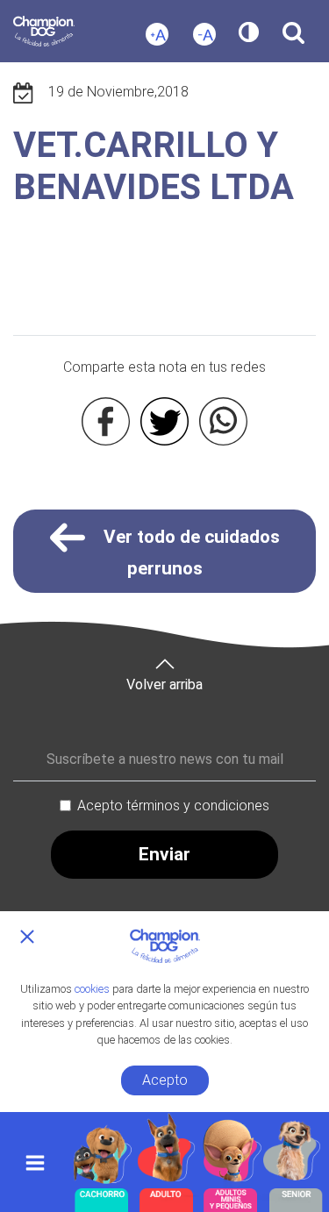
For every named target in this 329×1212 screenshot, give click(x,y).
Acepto (165, 1080)
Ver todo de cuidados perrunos (189, 553)
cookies (92, 988)
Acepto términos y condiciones (173, 805)
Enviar (164, 854)
